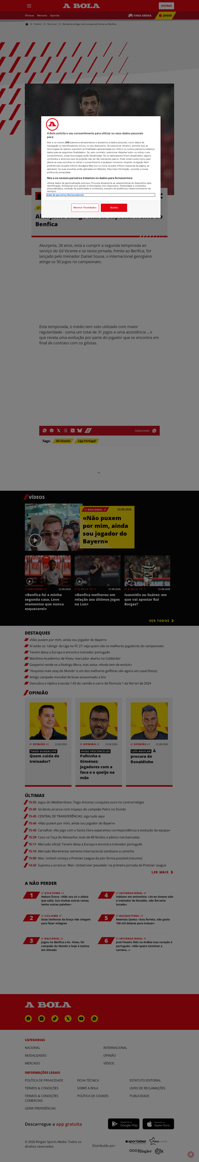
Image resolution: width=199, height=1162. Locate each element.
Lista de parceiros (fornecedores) (65, 195)
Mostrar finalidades (85, 207)
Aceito (114, 207)
